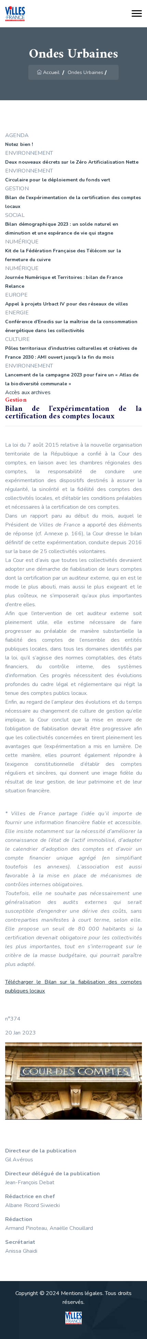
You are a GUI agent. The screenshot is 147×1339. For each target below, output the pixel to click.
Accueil (51, 72)
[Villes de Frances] (15, 13)
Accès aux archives (28, 392)
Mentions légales (82, 1293)
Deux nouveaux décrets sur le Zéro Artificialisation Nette (71, 162)
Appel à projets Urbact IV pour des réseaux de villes (66, 304)
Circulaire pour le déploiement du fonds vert (57, 180)
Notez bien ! (19, 144)
